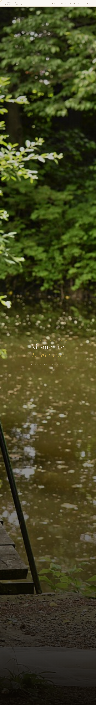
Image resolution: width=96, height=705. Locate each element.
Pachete (63, 3)
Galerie (72, 3)
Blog (80, 3)
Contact (88, 3)
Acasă (54, 3)
